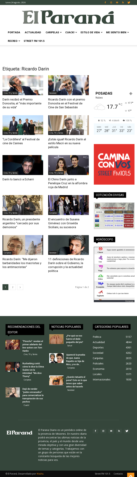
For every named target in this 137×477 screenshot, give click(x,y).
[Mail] (117, 2)
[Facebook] (105, 2)
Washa (40, 473)
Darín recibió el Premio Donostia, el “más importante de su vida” (21, 103)
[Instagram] (111, 2)
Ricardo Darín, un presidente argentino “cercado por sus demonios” (21, 223)
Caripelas (52, 32)
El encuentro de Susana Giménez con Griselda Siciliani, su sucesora (63, 223)
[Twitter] (128, 2)
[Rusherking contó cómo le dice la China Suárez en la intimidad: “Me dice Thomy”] (13, 367)
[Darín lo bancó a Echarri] (22, 165)
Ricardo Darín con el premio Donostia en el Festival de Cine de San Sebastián (66, 103)
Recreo (12, 41)
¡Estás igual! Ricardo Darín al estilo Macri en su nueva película (67, 143)
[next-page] (20, 287)
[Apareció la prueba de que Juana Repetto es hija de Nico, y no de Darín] (56, 358)
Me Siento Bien (116, 32)
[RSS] (123, 2)
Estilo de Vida (90, 32)
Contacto (118, 473)
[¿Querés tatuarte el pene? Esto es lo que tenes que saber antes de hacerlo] (56, 380)
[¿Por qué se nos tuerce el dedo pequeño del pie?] (56, 339)
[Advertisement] (68, 53)
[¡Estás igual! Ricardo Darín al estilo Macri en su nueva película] (68, 125)
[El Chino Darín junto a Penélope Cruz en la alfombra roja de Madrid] (68, 165)
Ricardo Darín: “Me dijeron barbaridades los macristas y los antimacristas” (21, 263)
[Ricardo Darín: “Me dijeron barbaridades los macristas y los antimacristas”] (22, 245)
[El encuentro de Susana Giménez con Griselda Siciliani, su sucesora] (68, 205)
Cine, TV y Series (10, 93)
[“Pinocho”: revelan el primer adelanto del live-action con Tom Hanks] (13, 344)
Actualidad (33, 32)
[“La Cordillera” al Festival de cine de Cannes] (22, 125)
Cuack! (69, 32)
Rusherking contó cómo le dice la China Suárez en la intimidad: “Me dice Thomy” (33, 370)
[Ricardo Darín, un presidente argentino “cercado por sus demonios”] (22, 205)
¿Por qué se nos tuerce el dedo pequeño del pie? (74, 339)
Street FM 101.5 (34, 41)
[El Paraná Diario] (68, 17)
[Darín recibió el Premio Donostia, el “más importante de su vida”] (22, 85)
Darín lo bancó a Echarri (18, 179)
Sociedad (52, 93)
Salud (69, 345)
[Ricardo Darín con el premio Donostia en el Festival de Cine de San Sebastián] (68, 85)
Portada (14, 32)
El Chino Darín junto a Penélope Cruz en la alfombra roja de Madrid (67, 183)
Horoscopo (129, 301)
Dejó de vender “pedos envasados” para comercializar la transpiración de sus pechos (33, 395)
